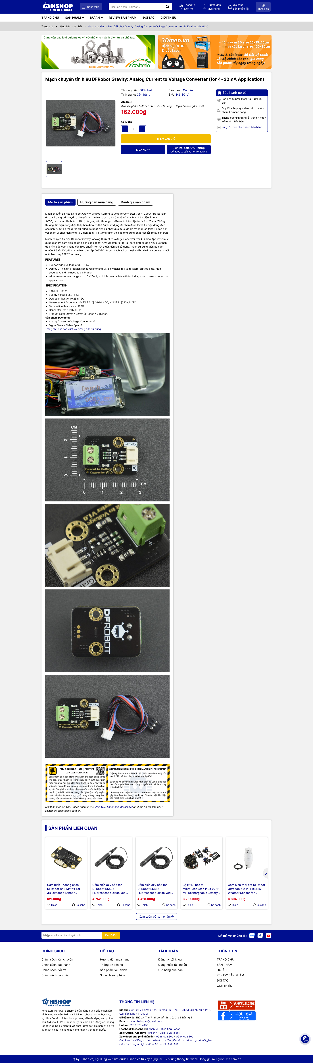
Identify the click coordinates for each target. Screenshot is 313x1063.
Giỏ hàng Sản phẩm (240, 6)
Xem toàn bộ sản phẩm (155, 916)
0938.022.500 (165, 1036)
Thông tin (189, 6)
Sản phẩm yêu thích (113, 970)
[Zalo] (252, 935)
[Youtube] (269, 935)
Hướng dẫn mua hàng (115, 959)
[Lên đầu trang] (305, 1048)
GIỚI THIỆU (168, 17)
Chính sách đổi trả (53, 970)
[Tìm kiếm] (167, 6)
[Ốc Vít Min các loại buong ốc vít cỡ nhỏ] (98, 52)
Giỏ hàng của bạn (170, 970)
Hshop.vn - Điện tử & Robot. (163, 1028)
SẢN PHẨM (73, 17)
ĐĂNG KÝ (110, 935)
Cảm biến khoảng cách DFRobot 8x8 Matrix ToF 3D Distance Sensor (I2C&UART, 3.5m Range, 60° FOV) (64, 889)
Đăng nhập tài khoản (172, 964)
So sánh (80, 904)
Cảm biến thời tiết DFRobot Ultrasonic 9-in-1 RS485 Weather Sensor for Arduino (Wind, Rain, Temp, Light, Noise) (247, 889)
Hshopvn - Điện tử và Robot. (163, 1032)
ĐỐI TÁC (149, 17)
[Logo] (57, 7)
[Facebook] (260, 935)
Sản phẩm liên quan (72, 828)
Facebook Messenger (120, 806)
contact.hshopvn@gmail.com (145, 1021)
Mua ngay (143, 149)
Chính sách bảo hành (55, 964)
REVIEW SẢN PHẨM (123, 17)
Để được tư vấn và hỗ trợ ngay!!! (189, 149)
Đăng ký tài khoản (170, 959)
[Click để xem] (80, 123)
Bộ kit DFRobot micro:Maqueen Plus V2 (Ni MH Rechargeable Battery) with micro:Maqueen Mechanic (201, 889)
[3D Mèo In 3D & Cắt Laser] (215, 52)
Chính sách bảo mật (55, 975)
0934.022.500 (184, 1036)
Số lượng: (127, 121)
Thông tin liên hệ (111, 964)
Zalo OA (100, 806)
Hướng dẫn (214, 6)
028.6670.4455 (139, 1025)
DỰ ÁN (95, 17)
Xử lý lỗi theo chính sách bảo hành (242, 127)
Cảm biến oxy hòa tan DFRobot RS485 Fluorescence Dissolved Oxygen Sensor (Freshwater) (154, 889)
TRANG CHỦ (50, 17)
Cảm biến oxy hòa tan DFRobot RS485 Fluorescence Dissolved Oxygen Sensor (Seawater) (110, 889)
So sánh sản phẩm (112, 975)
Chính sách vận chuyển (57, 959)
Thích (54, 904)
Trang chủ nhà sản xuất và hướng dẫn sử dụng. (73, 328)
